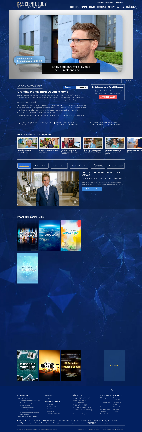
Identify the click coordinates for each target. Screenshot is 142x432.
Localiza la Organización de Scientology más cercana (36, 123)
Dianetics (102, 408)
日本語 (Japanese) (25, 425)
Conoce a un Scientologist (27, 408)
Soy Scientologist (24, 415)
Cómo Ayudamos (118, 408)
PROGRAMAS (101, 7)
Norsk (47, 425)
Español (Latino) (64, 422)
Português (56, 425)
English (21, 422)
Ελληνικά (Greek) (49, 422)
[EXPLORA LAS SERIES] (27, 235)
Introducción (50, 405)
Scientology (103, 399)
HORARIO (92, 7)
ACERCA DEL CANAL (53, 402)
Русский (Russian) (69, 425)
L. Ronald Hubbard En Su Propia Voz (30, 401)
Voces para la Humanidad (27, 411)
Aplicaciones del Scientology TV (84, 411)
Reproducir (92, 189)
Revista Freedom (104, 415)
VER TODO (114, 366)
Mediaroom (50, 410)
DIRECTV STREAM (80, 401)
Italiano (114, 422)
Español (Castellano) (80, 422)
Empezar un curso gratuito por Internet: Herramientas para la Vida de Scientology (106, 123)
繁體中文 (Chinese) (94, 425)
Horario (48, 399)
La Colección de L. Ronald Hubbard (29, 105)
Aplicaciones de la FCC (117, 429)
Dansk (29, 422)
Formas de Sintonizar (52, 407)
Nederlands (38, 425)
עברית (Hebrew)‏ (95, 422)
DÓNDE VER (77, 396)
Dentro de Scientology (26, 404)
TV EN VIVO (49, 396)
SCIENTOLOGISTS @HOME (29, 86)
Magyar (106, 422)
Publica (83, 87)
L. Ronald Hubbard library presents (29, 413)
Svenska (81, 425)
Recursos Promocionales (53, 414)
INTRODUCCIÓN (73, 7)
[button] (2, 143)
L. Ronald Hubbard (105, 403)
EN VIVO (84, 7)
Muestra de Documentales (27, 418)
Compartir (70, 87)
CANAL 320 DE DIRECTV (82, 399)
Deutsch (37, 422)
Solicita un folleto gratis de (67, 123)
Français (107, 425)
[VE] (27, 268)
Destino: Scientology (25, 406)
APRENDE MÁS (107, 97)
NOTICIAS (111, 7)
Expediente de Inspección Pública (99, 429)
